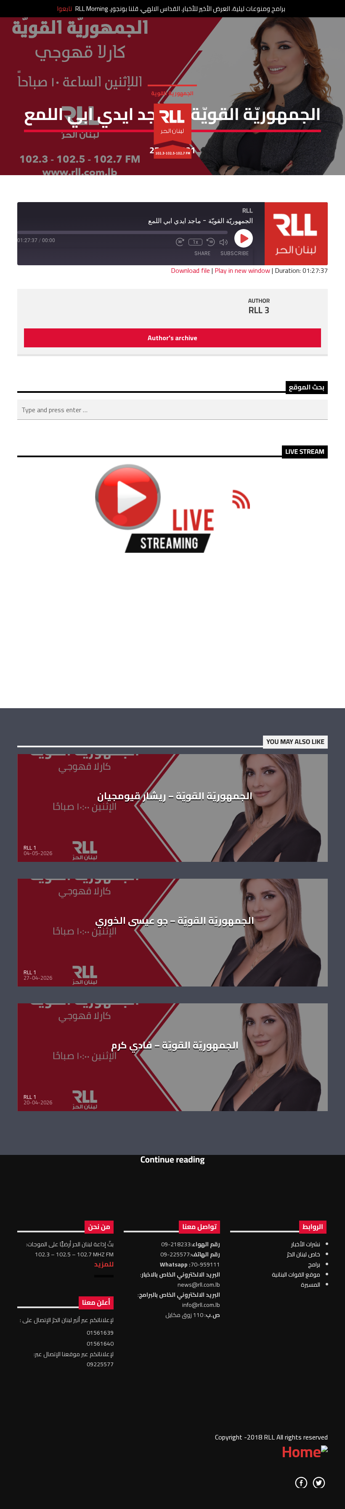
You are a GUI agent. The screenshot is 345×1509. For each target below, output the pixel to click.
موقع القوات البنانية (296, 1274)
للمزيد (104, 1264)
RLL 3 (259, 310)
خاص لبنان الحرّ (303, 1254)
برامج (314, 1264)
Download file (190, 270)
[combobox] (172, 410)
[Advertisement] (172, 630)
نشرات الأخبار (305, 1244)
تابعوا (64, 9)
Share (202, 253)
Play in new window (242, 270)
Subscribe (234, 253)
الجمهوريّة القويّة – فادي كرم (175, 1045)
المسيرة (310, 1284)
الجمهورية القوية (172, 93)
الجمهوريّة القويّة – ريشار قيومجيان (174, 796)
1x (195, 242)
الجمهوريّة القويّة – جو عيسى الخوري (174, 920)
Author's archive (172, 337)
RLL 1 (30, 847)
